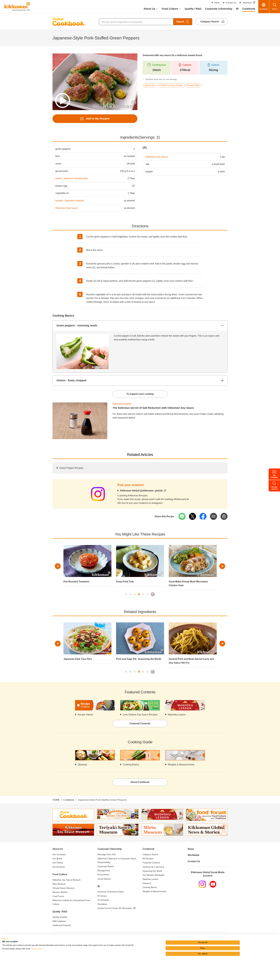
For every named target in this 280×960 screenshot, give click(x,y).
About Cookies (37, 949)
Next (222, 566)
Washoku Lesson (177, 714)
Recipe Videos (85, 714)
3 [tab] (134, 594)
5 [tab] (143, 594)
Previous (58, 566)
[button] (6, 938)
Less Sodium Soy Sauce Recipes (140, 714)
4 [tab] (139, 594)
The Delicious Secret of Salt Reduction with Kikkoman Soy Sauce (153, 407)
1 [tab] (126, 594)
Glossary (82, 764)
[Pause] (153, 594)
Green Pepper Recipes (71, 468)
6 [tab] (147, 594)
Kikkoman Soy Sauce (66, 208)
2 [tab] (130, 594)
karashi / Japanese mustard (69, 200)
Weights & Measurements (181, 764)
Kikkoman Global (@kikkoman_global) (141, 490)
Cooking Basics (131, 764)
